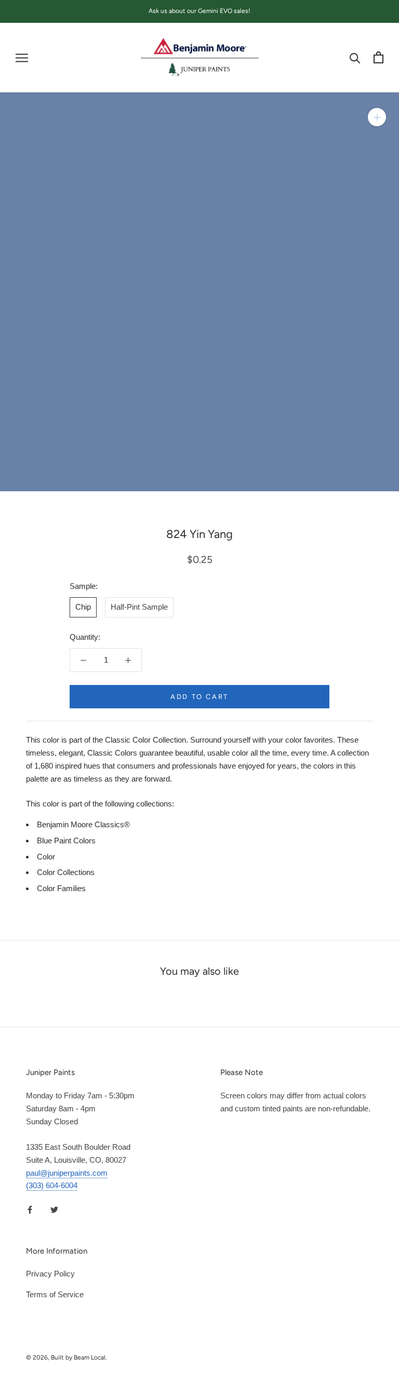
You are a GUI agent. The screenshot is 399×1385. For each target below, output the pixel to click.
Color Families (61, 888)
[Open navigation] (22, 57)
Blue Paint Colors (66, 840)
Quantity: (85, 637)
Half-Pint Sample (139, 606)
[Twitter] (54, 1209)
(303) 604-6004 (51, 1185)
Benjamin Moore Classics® (83, 824)
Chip (83, 606)
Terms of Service (55, 1294)
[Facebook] (30, 1209)
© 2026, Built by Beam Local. (66, 1357)
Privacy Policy (50, 1273)
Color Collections (66, 872)
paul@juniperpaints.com (67, 1172)
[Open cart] (378, 57)
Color (46, 856)
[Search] (355, 57)
